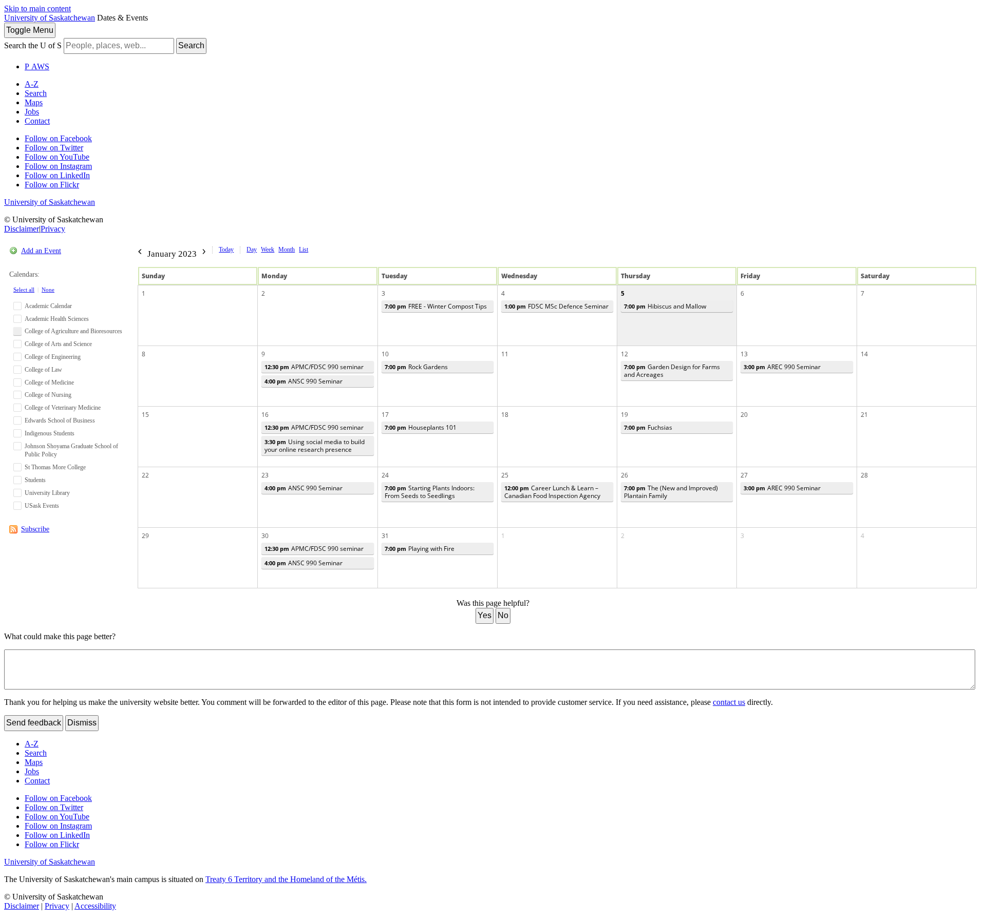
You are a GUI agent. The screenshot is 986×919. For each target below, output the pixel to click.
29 (145, 535)
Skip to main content (37, 8)
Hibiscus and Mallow (665, 306)
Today (226, 249)
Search (191, 45)
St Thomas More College (55, 467)
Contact (37, 121)
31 (385, 535)
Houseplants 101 (421, 427)
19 (624, 414)
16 (265, 414)
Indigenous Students (49, 433)
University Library (47, 492)
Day (251, 249)
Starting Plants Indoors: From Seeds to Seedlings (430, 492)
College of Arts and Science (58, 344)
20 (744, 414)
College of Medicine (49, 382)
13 (744, 354)
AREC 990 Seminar (782, 366)
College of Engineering (53, 356)
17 (385, 414)
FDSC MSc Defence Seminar (556, 306)
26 (624, 475)
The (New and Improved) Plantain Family (671, 492)
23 (265, 475)
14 (864, 354)
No (503, 615)
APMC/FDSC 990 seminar (314, 366)
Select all (23, 289)
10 (385, 354)
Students (35, 480)
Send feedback (33, 722)
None (48, 289)
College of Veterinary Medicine (63, 407)
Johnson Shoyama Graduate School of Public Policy (71, 450)
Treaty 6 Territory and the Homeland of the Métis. (286, 879)
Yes (484, 615)
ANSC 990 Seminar (303, 381)
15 (145, 414)
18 (504, 414)
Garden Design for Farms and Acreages (672, 370)
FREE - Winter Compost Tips (436, 306)
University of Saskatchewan (49, 17)
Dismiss (82, 722)
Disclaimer (21, 228)
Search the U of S (33, 45)
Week (267, 249)
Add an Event (41, 251)
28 (864, 475)
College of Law (43, 369)
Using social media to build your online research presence (314, 445)
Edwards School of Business (60, 420)
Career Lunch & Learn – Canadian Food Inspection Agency (552, 492)
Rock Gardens (416, 366)
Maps (34, 102)
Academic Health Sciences (57, 318)
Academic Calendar (48, 306)
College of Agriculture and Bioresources (73, 331)
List (303, 249)
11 (504, 354)
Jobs (32, 111)
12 (624, 354)
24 (385, 475)
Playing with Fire (419, 548)
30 (265, 535)
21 (864, 414)
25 (504, 475)
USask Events (42, 505)
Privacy (53, 228)
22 (145, 475)
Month (286, 249)
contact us (729, 702)
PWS (37, 66)
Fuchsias (648, 427)
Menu (29, 30)
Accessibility (95, 906)
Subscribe (35, 529)
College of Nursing (48, 394)
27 (744, 475)
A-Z (32, 84)
